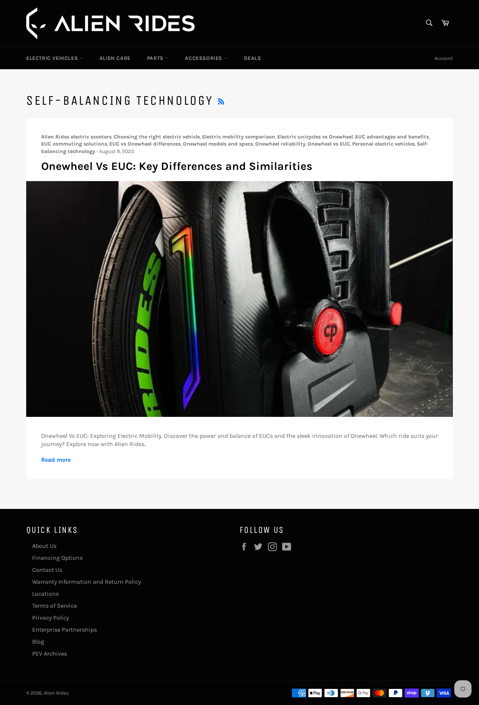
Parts (156, 58)
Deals (252, 58)
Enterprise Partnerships (64, 629)
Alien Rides (56, 693)
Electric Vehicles (53, 58)
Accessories (204, 58)
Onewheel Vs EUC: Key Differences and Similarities (176, 166)
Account (443, 58)
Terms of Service (54, 605)
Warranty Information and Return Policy (86, 581)
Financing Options (57, 557)
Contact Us (47, 569)
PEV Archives (49, 653)
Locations (45, 593)
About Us (44, 545)
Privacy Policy (50, 617)
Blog (38, 641)
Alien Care (115, 58)
